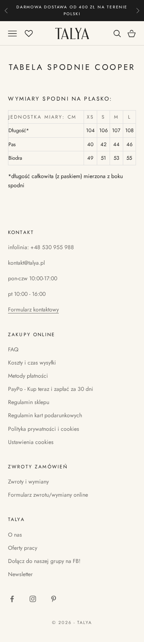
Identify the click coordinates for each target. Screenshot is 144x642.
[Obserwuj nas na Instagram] (33, 599)
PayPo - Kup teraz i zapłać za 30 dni (50, 389)
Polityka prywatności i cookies (43, 429)
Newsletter (20, 574)
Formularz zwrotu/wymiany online (48, 495)
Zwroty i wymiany (28, 481)
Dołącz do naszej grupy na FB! (44, 561)
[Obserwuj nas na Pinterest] (54, 599)
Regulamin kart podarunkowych (45, 415)
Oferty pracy (22, 548)
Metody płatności (28, 376)
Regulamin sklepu (28, 402)
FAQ (13, 349)
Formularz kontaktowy (33, 309)
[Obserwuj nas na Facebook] (12, 599)
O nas (15, 535)
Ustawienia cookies (31, 442)
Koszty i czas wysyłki (32, 363)
